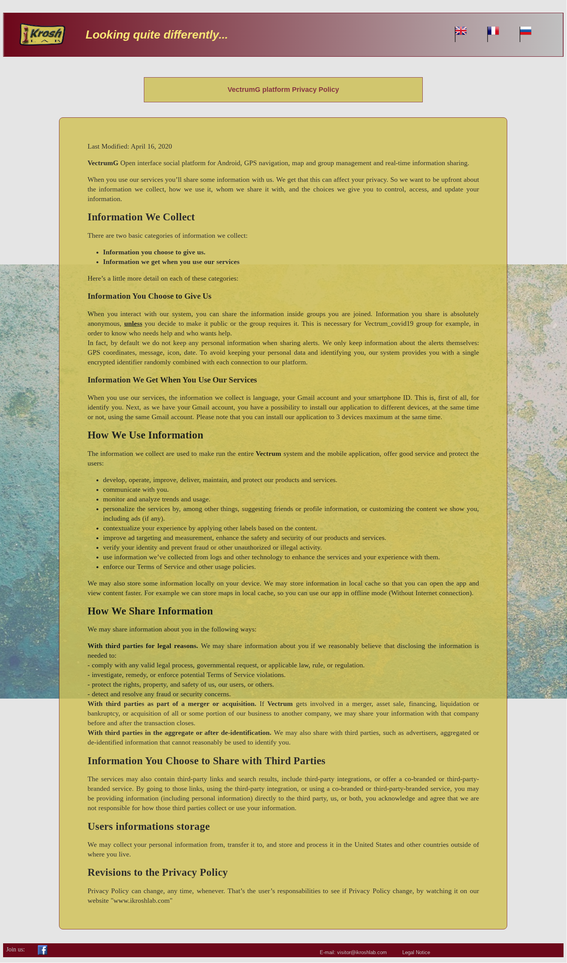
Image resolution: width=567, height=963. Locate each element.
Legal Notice (416, 952)
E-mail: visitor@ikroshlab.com (353, 952)
